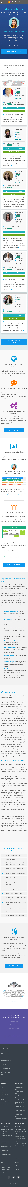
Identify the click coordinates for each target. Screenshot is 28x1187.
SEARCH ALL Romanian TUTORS (14, 341)
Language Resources (6, 1167)
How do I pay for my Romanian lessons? (16, 873)
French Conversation (20, 1129)
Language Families (6, 1169)
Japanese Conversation (21, 1141)
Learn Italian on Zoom (6, 1135)
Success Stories (5, 1165)
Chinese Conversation (20, 1138)
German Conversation (20, 1136)
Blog (2, 1162)
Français (17, 1169)
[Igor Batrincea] (8, 257)
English (17, 1162)
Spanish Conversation (20, 1131)
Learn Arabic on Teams (21, 1118)
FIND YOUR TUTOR (14, 965)
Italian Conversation (20, 1134)
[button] (2, 2)
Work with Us (4, 1104)
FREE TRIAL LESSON (14, 45)
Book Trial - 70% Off (14, 275)
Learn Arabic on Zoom (6, 1154)
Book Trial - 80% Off (14, 318)
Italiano (17, 1172)
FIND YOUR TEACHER (14, 51)
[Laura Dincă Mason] (8, 92)
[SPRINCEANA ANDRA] (8, 217)
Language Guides (5, 1172)
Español (17, 1165)
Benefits (3, 1090)
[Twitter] (13, 1177)
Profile (8, 107)
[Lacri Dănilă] (8, 176)
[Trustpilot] (18, 1177)
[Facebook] (9, 1177)
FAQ (2, 1087)
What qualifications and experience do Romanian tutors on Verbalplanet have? (15, 863)
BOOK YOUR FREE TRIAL (14, 564)
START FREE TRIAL (14, 1036)
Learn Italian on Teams (20, 1099)
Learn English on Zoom (7, 1126)
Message (20, 107)
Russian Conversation (20, 1143)
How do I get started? (11, 859)
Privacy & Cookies (5, 1101)
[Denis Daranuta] (8, 300)
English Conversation (20, 1126)
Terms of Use (4, 1099)
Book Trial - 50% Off (14, 110)
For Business (4, 1094)
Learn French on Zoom (7, 1129)
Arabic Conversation (20, 1145)
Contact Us (4, 1097)
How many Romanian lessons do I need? (16, 908)
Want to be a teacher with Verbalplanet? (15, 915)
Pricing (3, 1092)
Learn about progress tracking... (15, 494)
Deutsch (17, 1167)
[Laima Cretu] (8, 133)
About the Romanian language (13, 911)
